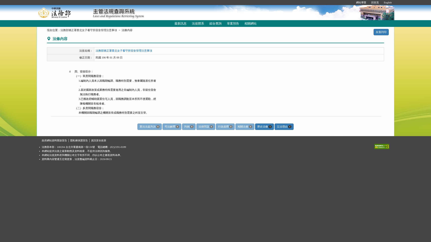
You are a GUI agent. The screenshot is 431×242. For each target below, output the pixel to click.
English (388, 2)
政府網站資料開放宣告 (54, 140)
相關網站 (250, 23)
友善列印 (381, 32)
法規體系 (198, 23)
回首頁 (375, 2)
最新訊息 (180, 23)
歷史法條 (264, 126)
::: (350, 2)
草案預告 (233, 23)
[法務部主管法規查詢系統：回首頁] (64, 12)
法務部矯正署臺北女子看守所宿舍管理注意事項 (88, 30)
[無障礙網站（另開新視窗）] (381, 145)
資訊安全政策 (98, 140)
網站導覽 (361, 2)
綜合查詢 (215, 23)
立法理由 (283, 126)
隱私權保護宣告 (79, 140)
